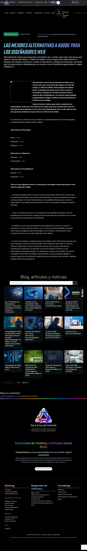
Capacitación (39, 2)
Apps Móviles (35, 493)
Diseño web (45, 34)
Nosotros (52, 2)
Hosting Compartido (11, 492)
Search (75, 283)
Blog (46, 2)
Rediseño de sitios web (65, 494)
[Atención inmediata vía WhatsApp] (43, 432)
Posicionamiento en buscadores (67, 497)
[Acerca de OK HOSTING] (43, 471)
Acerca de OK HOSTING (43, 469)
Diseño (60, 499)
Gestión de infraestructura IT (40, 495)
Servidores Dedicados (11, 517)
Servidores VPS (9, 519)
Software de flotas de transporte (41, 501)
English (76, 2)
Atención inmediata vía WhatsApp (44, 430)
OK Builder (8, 489)
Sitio (18, 138)
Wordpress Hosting (11, 501)
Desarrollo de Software (25, 2)
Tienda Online (62, 492)
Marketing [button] (20, 13)
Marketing (11, 2)
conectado (17, 396)
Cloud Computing (10, 521)
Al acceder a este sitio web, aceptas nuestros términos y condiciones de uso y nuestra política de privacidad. (43, 537)
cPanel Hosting (9, 503)
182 (18, 382)
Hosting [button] (12, 13)
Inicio (39, 34)
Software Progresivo (37, 497)
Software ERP (35, 499)
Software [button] (29, 13)
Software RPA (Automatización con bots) (42, 504)
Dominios (7, 528)
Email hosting (9, 509)
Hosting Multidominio (11, 494)
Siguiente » (25, 382)
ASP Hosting (9, 505)
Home (6, 13)
